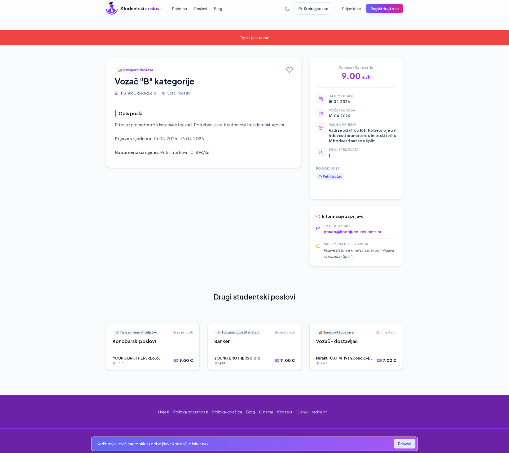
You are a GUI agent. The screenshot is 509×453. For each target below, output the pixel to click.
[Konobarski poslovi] (152, 346)
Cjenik (302, 411)
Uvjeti (163, 411)
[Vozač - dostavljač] (356, 346)
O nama (266, 411)
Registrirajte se (384, 8)
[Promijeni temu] (287, 8)
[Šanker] (254, 346)
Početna (179, 8)
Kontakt (284, 411)
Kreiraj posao (316, 8)
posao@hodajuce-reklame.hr (352, 231)
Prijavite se (351, 8)
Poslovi (200, 8)
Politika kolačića (227, 411)
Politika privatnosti (190, 411)
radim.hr (319, 411)
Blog (218, 8)
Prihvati (404, 443)
